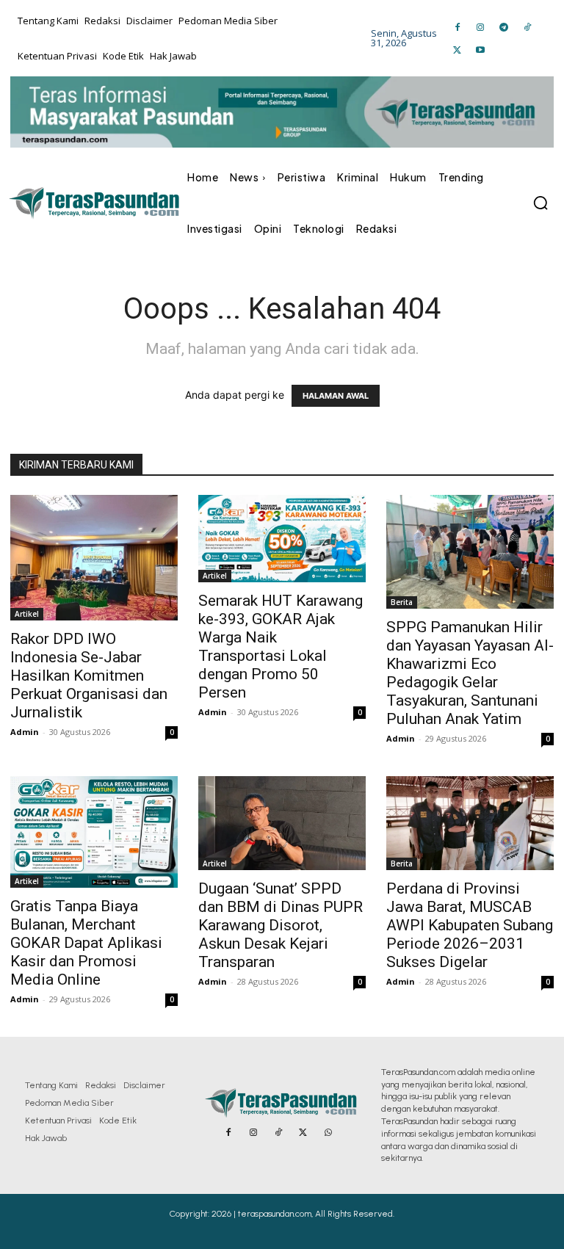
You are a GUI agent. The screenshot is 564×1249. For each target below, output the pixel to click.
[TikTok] (527, 26)
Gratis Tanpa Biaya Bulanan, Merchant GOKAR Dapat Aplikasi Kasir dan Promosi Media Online (86, 942)
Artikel (27, 614)
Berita (402, 602)
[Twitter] (457, 50)
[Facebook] (457, 26)
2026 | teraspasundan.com (261, 1214)
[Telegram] (504, 26)
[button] (540, 203)
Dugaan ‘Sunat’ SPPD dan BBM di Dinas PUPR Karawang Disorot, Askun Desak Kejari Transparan (280, 925)
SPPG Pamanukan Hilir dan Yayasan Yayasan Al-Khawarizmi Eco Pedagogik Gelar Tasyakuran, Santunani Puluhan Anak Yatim (470, 673)
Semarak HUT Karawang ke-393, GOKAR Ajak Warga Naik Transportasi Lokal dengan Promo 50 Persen (280, 646)
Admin (24, 731)
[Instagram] (481, 26)
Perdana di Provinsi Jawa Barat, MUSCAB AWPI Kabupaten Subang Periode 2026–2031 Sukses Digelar (469, 925)
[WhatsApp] (328, 1133)
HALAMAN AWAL (336, 396)
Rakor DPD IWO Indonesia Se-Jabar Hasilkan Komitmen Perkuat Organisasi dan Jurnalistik (88, 675)
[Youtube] (481, 50)
